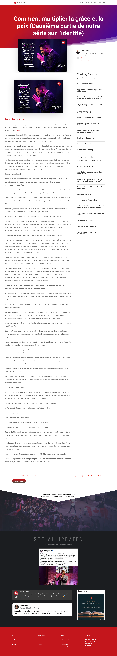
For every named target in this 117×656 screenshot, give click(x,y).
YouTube (65, 646)
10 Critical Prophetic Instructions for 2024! (90, 214)
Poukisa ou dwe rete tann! (87, 138)
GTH (39, 640)
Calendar (94, 2)
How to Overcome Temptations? (89, 117)
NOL (39, 642)
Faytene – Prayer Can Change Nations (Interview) (88, 124)
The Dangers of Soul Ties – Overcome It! (87, 233)
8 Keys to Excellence (85, 84)
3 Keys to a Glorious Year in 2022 (89, 78)
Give (100, 2)
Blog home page (19, 481)
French (83, 58)
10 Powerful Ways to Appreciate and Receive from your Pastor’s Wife (90, 206)
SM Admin (85, 50)
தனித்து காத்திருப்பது (84, 112)
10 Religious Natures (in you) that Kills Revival (89, 90)
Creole (21, 119)
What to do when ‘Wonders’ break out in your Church (89, 105)
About (87, 2)
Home (81, 2)
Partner (15, 642)
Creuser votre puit (84, 144)
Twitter (64, 642)
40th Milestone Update (85, 220)
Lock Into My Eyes (84, 194)
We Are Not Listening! (85, 150)
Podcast (40, 644)
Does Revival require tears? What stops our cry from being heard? (89, 97)
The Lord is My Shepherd (86, 226)
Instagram (65, 644)
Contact (16, 644)
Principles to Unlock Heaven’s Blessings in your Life (88, 131)
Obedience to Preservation (87, 200)
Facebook (65, 640)
